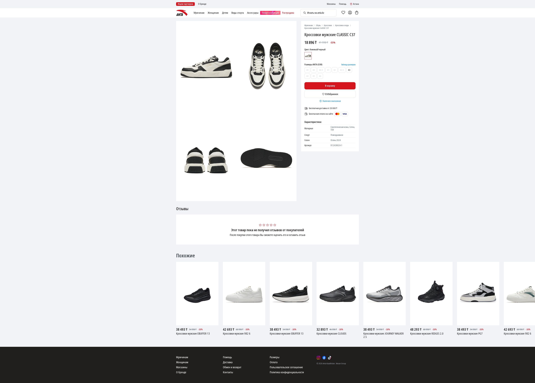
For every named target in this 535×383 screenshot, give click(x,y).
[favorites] (343, 12)
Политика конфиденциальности (287, 372)
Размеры (274, 357)
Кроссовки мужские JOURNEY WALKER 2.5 (383, 335)
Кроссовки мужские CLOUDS (331, 333)
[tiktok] (330, 358)
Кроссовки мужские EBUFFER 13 (193, 333)
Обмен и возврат (232, 367)
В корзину (330, 86)
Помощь (342, 4)
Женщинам (213, 12)
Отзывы (182, 209)
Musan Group (341, 363)
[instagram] (318, 358)
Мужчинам (199, 12)
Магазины (331, 4)
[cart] (356, 12)
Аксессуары (252, 12)
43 (349, 70)
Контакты (228, 372)
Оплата (274, 362)
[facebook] (324, 358)
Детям (225, 12)
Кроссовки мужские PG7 (470, 333)
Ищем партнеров (185, 4)
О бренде (202, 4)
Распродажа (288, 12)
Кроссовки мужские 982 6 (236, 333)
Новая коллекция (270, 12)
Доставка (228, 362)
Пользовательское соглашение (286, 367)
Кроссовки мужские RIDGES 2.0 (426, 333)
